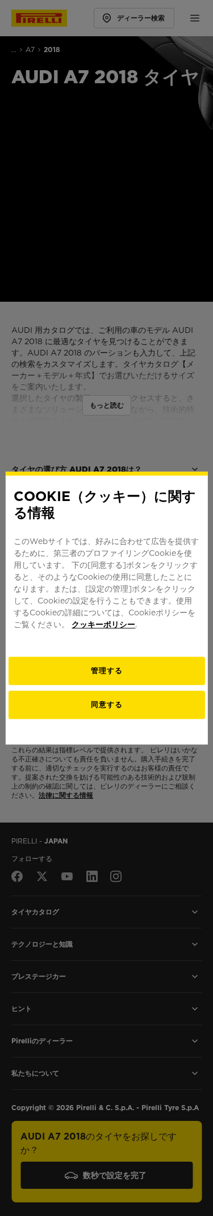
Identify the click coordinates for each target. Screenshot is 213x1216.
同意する (107, 704)
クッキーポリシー (103, 624)
